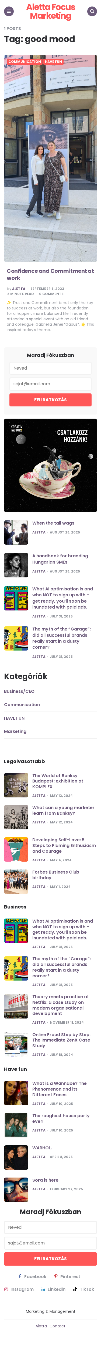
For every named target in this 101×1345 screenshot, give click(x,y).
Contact (57, 1326)
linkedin (56, 1289)
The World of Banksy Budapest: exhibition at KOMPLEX (57, 781)
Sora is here (45, 1180)
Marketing (15, 731)
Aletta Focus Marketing (50, 11)
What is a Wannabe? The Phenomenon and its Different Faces (59, 1089)
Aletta (18, 289)
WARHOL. (42, 1148)
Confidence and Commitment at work (50, 274)
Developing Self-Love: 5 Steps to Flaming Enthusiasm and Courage (64, 845)
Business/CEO (19, 691)
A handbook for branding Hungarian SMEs (60, 559)
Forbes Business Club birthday (55, 875)
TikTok (87, 1289)
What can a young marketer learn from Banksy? (63, 810)
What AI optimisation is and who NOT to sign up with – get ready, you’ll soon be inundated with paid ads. (62, 598)
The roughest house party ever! (61, 1118)
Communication (24, 62)
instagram (22, 1289)
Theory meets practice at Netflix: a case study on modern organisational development (60, 1005)
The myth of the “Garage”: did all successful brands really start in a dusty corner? (61, 638)
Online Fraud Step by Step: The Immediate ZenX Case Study (61, 1040)
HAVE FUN (53, 62)
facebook (35, 1277)
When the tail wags (53, 523)
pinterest (70, 1277)
